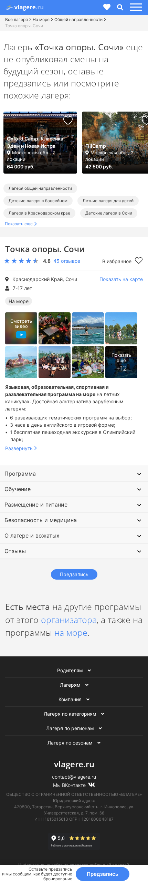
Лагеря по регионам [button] (70, 728)
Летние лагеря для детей (108, 200)
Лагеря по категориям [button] (71, 714)
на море (70, 632)
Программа (20, 473)
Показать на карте (121, 279)
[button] (135, 7)
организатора (69, 619)
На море (41, 19)
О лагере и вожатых (32, 535)
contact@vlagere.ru (74, 777)
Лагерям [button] (71, 685)
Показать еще (19, 223)
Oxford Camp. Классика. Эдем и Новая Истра (36, 142)
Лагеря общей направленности (40, 188)
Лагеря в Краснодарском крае (39, 213)
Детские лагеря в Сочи (108, 213)
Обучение (17, 489)
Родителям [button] (70, 670)
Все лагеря (16, 19)
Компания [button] (71, 699)
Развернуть (19, 448)
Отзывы (15, 551)
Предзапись (102, 874)
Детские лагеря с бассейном (38, 200)
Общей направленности (78, 19)
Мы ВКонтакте (70, 785)
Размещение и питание (35, 504)
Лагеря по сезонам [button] (70, 743)
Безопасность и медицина (40, 520)
